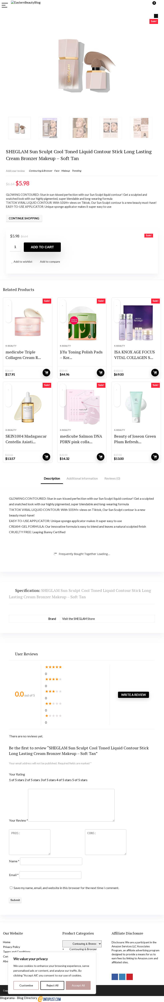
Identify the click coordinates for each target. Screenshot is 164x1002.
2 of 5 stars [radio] (32, 780)
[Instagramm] (122, 977)
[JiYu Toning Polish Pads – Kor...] (82, 323)
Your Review (18, 820)
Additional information (82, 478)
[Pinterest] (129, 977)
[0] (151, 5)
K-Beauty (11, 345)
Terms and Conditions (17, 951)
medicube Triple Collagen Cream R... (23, 354)
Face (56, 170)
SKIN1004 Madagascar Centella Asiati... (26, 438)
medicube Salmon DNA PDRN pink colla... (81, 438)
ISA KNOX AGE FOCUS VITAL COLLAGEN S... (134, 354)
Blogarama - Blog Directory (18, 998)
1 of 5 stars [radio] (16, 780)
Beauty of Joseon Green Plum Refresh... (135, 438)
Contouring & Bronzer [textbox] (79, 949)
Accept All (78, 985)
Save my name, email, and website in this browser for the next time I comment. (66, 888)
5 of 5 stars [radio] (79, 780)
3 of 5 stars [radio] (48, 780)
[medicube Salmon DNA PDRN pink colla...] (82, 407)
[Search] (142, 5)
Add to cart (42, 247)
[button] (156, 16)
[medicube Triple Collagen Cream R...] (28, 323)
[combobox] (79, 949)
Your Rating (17, 774)
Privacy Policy (11, 947)
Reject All (52, 985)
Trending (76, 170)
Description (52, 478)
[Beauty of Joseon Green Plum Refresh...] (136, 407)
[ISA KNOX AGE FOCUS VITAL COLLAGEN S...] (136, 323)
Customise (26, 985)
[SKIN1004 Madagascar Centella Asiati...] (28, 407)
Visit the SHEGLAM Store (78, 618)
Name (14, 861)
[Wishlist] (159, 5)
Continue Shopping (24, 218)
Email (14, 875)
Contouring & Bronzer (40, 170)
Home (6, 942)
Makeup (65, 170)
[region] (52, 973)
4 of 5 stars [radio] (64, 780)
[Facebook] (115, 977)
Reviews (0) (112, 478)
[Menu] (5, 5)
